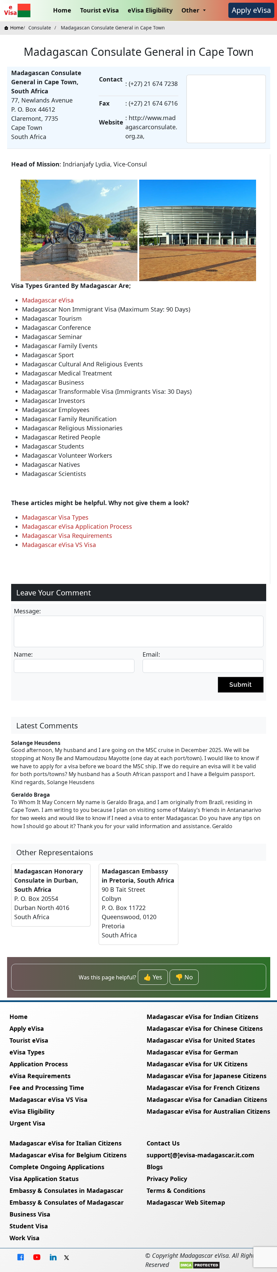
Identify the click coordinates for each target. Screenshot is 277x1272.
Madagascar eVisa (48, 300)
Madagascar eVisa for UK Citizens (197, 1064)
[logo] (16, 10)
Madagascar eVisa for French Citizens (203, 1088)
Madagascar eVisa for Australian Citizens (208, 1111)
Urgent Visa (27, 1123)
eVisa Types (27, 1052)
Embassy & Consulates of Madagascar (66, 1202)
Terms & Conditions (176, 1190)
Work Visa (24, 1238)
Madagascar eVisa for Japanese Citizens (207, 1076)
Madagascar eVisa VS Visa (59, 545)
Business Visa (29, 1214)
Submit (240, 684)
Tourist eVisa (99, 10)
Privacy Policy (167, 1179)
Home (62, 10)
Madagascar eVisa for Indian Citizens (202, 1017)
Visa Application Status (44, 1179)
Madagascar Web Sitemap (186, 1202)
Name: (23, 654)
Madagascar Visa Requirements (67, 535)
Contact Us (163, 1143)
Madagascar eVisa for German (192, 1052)
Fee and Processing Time (46, 1088)
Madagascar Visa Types (55, 517)
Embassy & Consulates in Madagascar (66, 1190)
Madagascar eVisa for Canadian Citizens (207, 1099)
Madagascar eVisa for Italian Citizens (65, 1143)
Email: (151, 654)
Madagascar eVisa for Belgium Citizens (68, 1155)
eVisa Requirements (40, 1076)
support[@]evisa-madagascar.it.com (200, 1155)
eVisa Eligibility (150, 10)
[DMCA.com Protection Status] (199, 1264)
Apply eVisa (251, 10)
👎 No (184, 977)
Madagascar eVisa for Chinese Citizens (205, 1028)
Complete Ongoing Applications (56, 1167)
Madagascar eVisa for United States (201, 1040)
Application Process (38, 1064)
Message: (27, 611)
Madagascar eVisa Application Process (77, 526)
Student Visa (28, 1226)
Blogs (155, 1167)
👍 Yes (153, 977)
